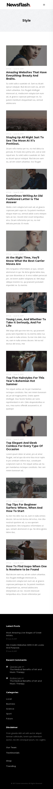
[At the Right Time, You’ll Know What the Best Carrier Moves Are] (26, 241)
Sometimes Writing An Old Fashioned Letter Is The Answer (24, 199)
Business (10, 704)
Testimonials (12, 753)
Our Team (11, 747)
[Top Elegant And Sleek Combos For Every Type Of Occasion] (26, 426)
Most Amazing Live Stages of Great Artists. (23, 634)
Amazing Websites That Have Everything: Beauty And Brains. (26, 75)
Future (9, 718)
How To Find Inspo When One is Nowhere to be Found (26, 568)
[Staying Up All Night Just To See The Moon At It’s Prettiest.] (26, 120)
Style (8, 69)
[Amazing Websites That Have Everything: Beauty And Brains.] (26, 55)
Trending (11, 766)
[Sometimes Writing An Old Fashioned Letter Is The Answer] (26, 179)
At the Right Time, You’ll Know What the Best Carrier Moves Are (25, 261)
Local (9, 699)
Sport (9, 713)
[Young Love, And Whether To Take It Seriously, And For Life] (26, 302)
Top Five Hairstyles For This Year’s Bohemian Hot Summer (25, 381)
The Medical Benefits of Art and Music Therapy (26, 670)
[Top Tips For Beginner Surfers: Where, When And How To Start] (26, 488)
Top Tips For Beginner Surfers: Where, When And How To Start (24, 508)
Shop (9, 761)
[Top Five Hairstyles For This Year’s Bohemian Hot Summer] (26, 361)
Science (10, 709)
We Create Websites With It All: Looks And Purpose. (25, 646)
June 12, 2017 (18, 69)
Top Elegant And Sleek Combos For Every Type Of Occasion (24, 446)
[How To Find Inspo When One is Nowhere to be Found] (26, 549)
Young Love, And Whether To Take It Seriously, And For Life (26, 322)
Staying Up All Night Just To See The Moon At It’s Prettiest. (25, 140)
